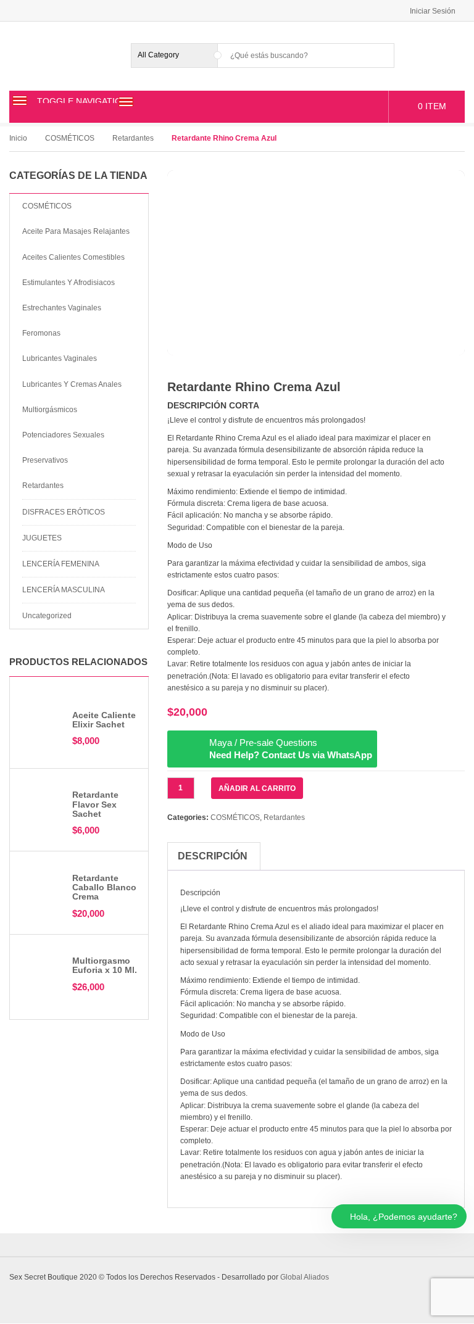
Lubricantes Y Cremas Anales (72, 384)
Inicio (18, 138)
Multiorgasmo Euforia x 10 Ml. (104, 965)
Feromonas (41, 333)
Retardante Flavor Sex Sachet (95, 804)
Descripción (212, 856)
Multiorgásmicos (49, 409)
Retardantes (133, 138)
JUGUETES (42, 538)
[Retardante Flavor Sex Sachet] (41, 799)
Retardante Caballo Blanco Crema (104, 887)
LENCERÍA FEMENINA (60, 564)
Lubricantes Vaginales (59, 358)
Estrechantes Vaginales (61, 308)
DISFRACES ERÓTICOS (63, 512)
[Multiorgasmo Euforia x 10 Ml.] (41, 966)
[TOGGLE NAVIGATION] (19, 101)
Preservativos (45, 460)
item (432, 106)
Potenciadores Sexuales (63, 435)
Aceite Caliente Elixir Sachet (104, 719)
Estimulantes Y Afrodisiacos (68, 282)
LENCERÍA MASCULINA (63, 589)
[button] (127, 664)
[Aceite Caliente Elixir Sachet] (41, 728)
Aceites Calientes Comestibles (73, 257)
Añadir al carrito (257, 788)
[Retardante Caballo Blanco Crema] (41, 891)
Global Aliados (304, 1277)
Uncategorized (47, 615)
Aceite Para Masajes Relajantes (76, 231)
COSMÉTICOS (69, 138)
